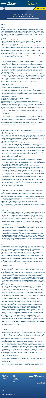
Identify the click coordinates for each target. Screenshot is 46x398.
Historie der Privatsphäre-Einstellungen (30, 392)
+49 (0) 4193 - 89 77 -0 (24, 14)
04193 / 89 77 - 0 (32, 1)
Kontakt (14, 376)
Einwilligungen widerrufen (8, 394)
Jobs (14, 375)
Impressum (15, 378)
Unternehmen (5, 376)
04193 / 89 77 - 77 (33, 4)
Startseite (4, 375)
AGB (14, 381)
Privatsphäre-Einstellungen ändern (11, 392)
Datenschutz (15, 379)
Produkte (4, 378)
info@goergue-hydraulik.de (35, 3)
